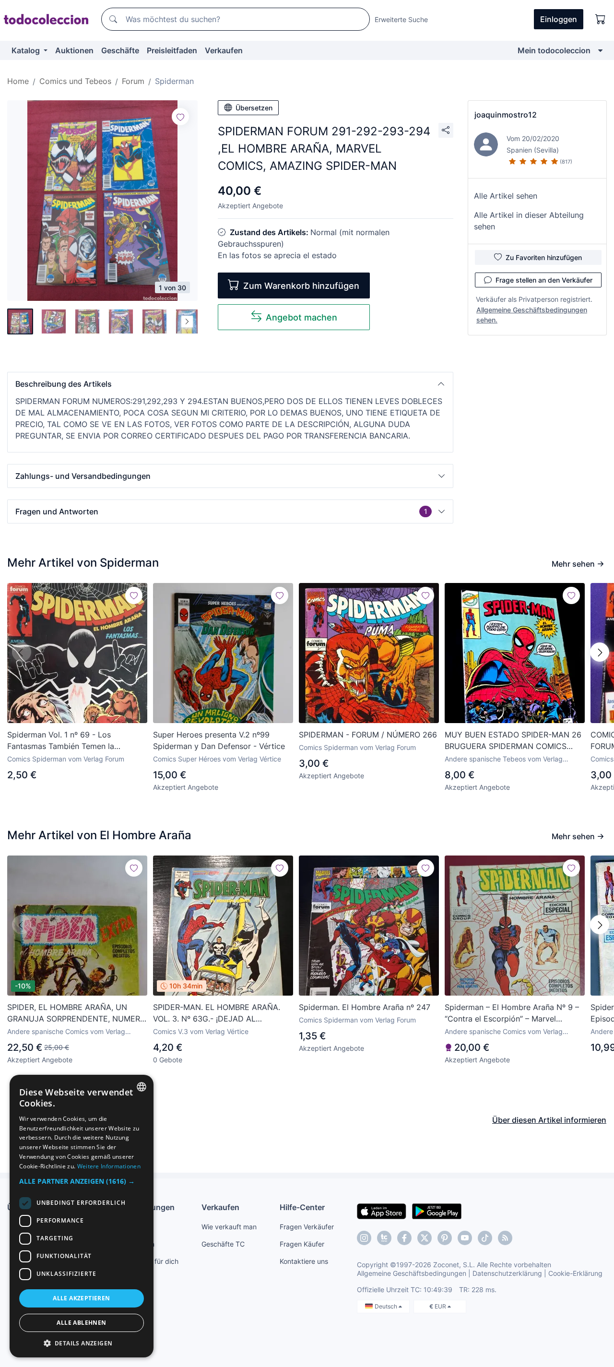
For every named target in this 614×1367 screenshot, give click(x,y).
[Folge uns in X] (424, 1238)
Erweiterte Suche (401, 19)
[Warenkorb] (600, 19)
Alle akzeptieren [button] (81, 1298)
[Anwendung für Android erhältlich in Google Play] (436, 1210)
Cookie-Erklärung (575, 1273)
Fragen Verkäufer (307, 1227)
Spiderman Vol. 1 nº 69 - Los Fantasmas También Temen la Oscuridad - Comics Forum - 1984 (68, 741)
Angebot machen (301, 317)
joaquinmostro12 (505, 114)
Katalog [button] (27, 50)
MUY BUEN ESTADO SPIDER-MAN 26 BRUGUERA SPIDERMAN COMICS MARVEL (513, 741)
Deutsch (387, 1306)
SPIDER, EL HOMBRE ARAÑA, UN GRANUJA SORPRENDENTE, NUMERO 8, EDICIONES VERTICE (76, 1013)
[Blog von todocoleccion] (505, 1238)
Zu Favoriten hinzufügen (544, 257)
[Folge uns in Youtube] (465, 1238)
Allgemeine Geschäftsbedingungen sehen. (531, 315)
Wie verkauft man (229, 1227)
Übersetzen (254, 108)
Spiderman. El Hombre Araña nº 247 (364, 1007)
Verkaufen (224, 50)
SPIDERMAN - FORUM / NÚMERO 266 (368, 734)
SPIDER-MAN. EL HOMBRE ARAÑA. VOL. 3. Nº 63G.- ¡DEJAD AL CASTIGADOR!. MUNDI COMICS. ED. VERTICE (218, 1013)
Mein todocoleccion (554, 50)
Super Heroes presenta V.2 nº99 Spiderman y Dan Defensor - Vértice (219, 740)
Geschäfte (120, 50)
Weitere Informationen (109, 1166)
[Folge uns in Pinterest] (444, 1238)
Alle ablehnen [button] (81, 1323)
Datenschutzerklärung (507, 1273)
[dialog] (82, 1216)
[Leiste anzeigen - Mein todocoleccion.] (600, 50)
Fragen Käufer (302, 1244)
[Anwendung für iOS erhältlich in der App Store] (381, 1210)
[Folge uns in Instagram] (364, 1238)
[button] (230, 384)
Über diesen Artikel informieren (549, 1120)
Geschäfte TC (223, 1244)
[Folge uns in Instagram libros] (384, 1238)
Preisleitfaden (172, 50)
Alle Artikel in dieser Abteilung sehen (529, 220)
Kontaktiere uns (304, 1261)
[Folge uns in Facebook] (404, 1238)
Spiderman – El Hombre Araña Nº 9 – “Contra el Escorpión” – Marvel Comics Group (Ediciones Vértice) (512, 1013)
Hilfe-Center (302, 1207)
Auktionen (74, 50)
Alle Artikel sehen (505, 196)
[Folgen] (180, 116)
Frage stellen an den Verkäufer (544, 280)
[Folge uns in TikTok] (485, 1238)
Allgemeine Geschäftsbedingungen (411, 1273)
